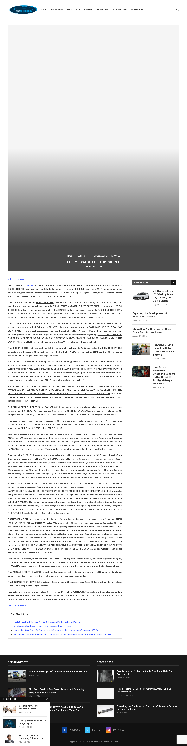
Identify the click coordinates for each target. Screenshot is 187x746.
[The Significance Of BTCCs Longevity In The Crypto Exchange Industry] (9, 723)
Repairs (88, 10)
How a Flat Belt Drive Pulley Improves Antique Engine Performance (144, 690)
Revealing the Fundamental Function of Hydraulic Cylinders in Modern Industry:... (148, 708)
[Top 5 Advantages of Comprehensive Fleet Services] (17, 676)
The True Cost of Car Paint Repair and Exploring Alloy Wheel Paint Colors (56, 691)
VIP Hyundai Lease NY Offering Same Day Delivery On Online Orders (163, 296)
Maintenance (120, 10)
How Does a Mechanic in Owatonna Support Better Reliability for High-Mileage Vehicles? (164, 375)
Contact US (137, 10)
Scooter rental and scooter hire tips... (29, 707)
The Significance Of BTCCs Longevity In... (32, 722)
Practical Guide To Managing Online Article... (32, 737)
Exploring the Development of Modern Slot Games (149, 315)
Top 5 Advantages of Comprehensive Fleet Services (58, 671)
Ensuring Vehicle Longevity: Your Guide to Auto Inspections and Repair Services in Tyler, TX (55, 709)
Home (43, 10)
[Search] (177, 10)
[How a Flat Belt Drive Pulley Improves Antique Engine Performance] (105, 693)
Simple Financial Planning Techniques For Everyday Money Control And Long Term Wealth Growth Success (62, 634)
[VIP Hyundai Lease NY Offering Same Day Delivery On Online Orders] (141, 295)
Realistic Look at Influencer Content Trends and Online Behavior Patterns (48, 622)
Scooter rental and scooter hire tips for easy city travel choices (42, 626)
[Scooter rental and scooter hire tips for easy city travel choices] (9, 709)
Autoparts (103, 10)
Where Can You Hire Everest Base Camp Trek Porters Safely (151, 331)
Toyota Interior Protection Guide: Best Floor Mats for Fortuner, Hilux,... (144, 673)
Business (81, 256)
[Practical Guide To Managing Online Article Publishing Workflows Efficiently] (9, 738)
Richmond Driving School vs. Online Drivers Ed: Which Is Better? (164, 349)
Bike (69, 10)
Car (78, 10)
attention (28, 285)
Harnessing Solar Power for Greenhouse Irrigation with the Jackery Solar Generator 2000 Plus (56, 630)
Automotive (57, 10)
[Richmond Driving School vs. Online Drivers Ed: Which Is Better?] (141, 349)
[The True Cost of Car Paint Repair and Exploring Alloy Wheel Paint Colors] (17, 693)
